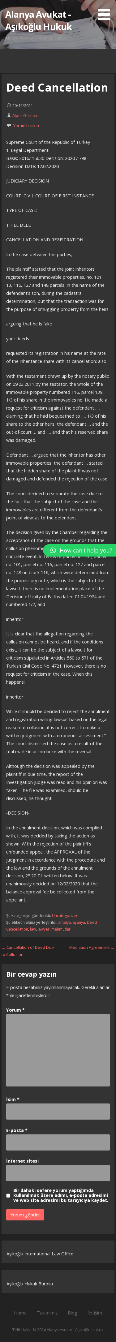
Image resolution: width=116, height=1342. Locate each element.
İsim (12, 1099)
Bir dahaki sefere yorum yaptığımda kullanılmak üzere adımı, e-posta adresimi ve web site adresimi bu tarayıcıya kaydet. (60, 1195)
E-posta (17, 1130)
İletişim (95, 1313)
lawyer (43, 929)
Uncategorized (65, 915)
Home (20, 1313)
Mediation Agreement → (91, 947)
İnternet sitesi (22, 1161)
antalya (64, 922)
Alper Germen (25, 115)
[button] (106, 11)
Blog (72, 1313)
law (33, 929)
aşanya (79, 922)
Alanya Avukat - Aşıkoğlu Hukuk (38, 20)
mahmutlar (61, 929)
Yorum (15, 1010)
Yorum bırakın (26, 125)
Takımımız (47, 1313)
